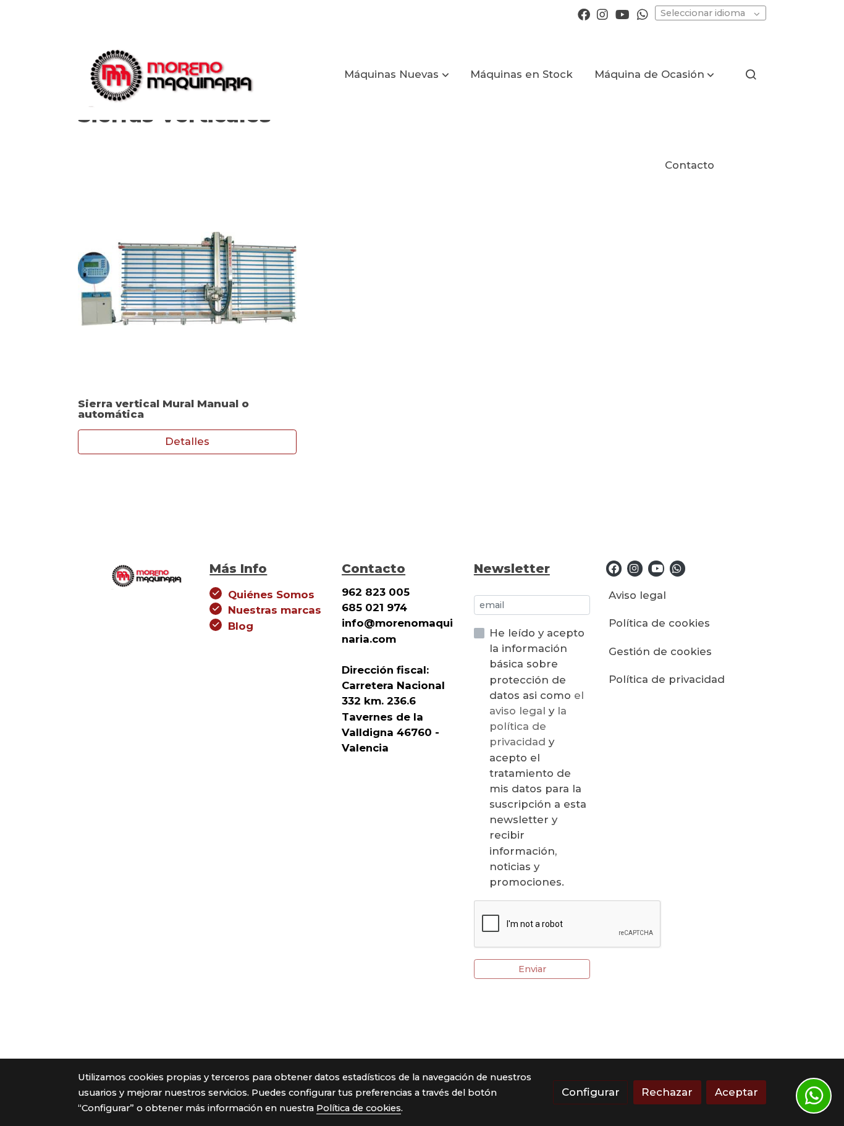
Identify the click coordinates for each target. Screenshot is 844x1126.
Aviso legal (637, 595)
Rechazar (667, 1092)
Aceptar (736, 1092)
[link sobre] (136, 574)
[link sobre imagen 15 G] (187, 278)
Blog (240, 626)
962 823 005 (376, 592)
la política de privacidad (528, 726)
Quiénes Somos (271, 594)
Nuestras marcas (274, 610)
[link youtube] (622, 13)
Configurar (591, 1092)
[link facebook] (584, 13)
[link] (169, 74)
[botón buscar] (751, 74)
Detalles (187, 442)
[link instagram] (602, 13)
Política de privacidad (667, 679)
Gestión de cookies (660, 651)
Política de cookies (659, 623)
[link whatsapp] (642, 13)
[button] (397, 74)
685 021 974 (374, 607)
